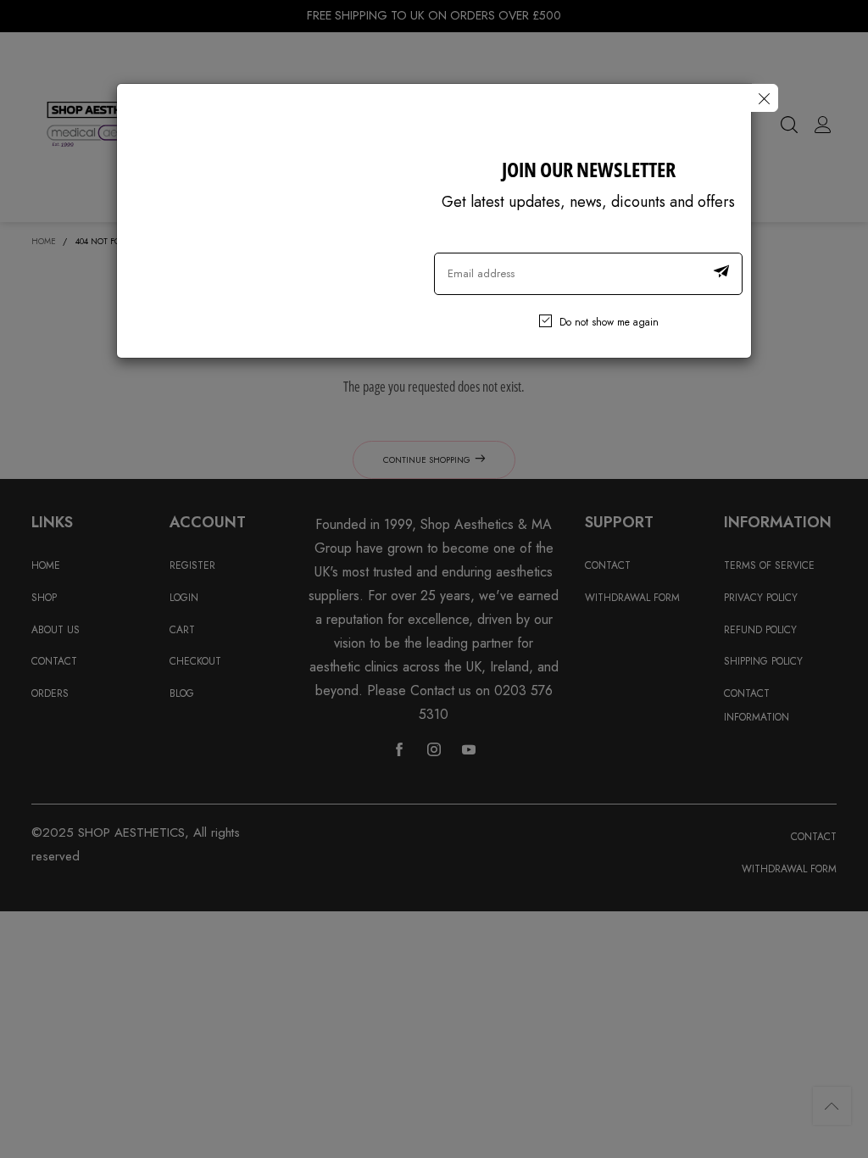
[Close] (764, 98)
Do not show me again (609, 322)
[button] (721, 274)
